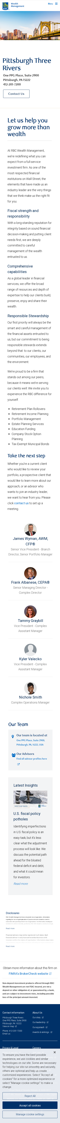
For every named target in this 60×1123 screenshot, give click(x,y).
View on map (8, 1026)
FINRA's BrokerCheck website (28, 974)
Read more (21, 884)
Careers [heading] (36, 1047)
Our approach (38, 1027)
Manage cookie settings (30, 1114)
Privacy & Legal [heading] (10, 1047)
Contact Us (16, 94)
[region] (30, 1086)
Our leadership (39, 1022)
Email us (6, 1033)
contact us (21, 503)
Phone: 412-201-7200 (12, 1030)
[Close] (54, 1052)
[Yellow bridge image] (30, 25)
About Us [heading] (37, 1012)
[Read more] (10, 928)
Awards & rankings (41, 1032)
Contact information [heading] (13, 1012)
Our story (36, 1017)
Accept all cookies (30, 1105)
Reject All (30, 1096)
